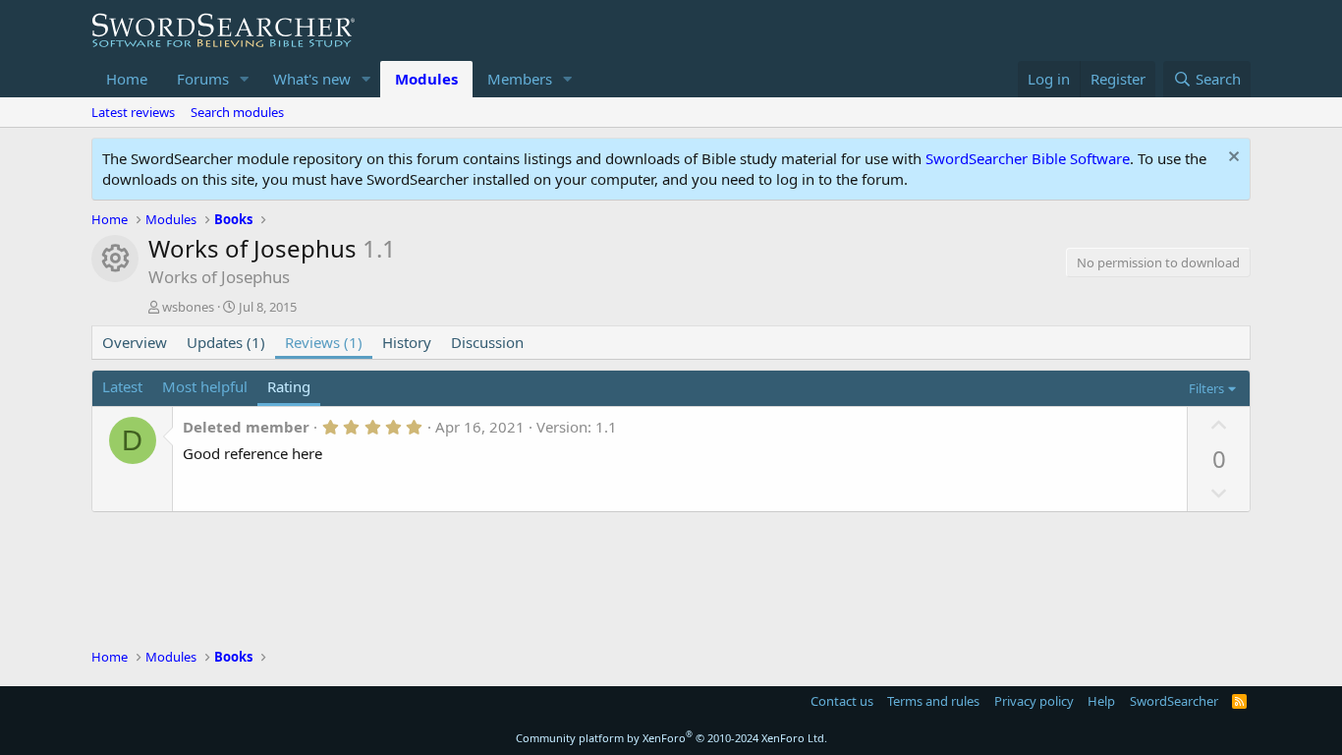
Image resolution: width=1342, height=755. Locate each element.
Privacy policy (1034, 701)
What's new (312, 78)
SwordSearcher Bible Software (1027, 158)
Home (126, 78)
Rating (288, 386)
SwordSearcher (1174, 701)
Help (1101, 701)
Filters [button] (1206, 388)
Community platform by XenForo (671, 737)
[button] (244, 79)
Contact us (842, 701)
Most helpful (205, 386)
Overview (134, 342)
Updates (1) (226, 342)
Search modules (237, 112)
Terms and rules (933, 701)
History (406, 342)
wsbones (188, 307)
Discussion (487, 342)
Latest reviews (133, 112)
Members (519, 78)
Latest (122, 386)
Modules (426, 78)
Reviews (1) (324, 342)
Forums (203, 78)
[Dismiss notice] (1231, 158)
